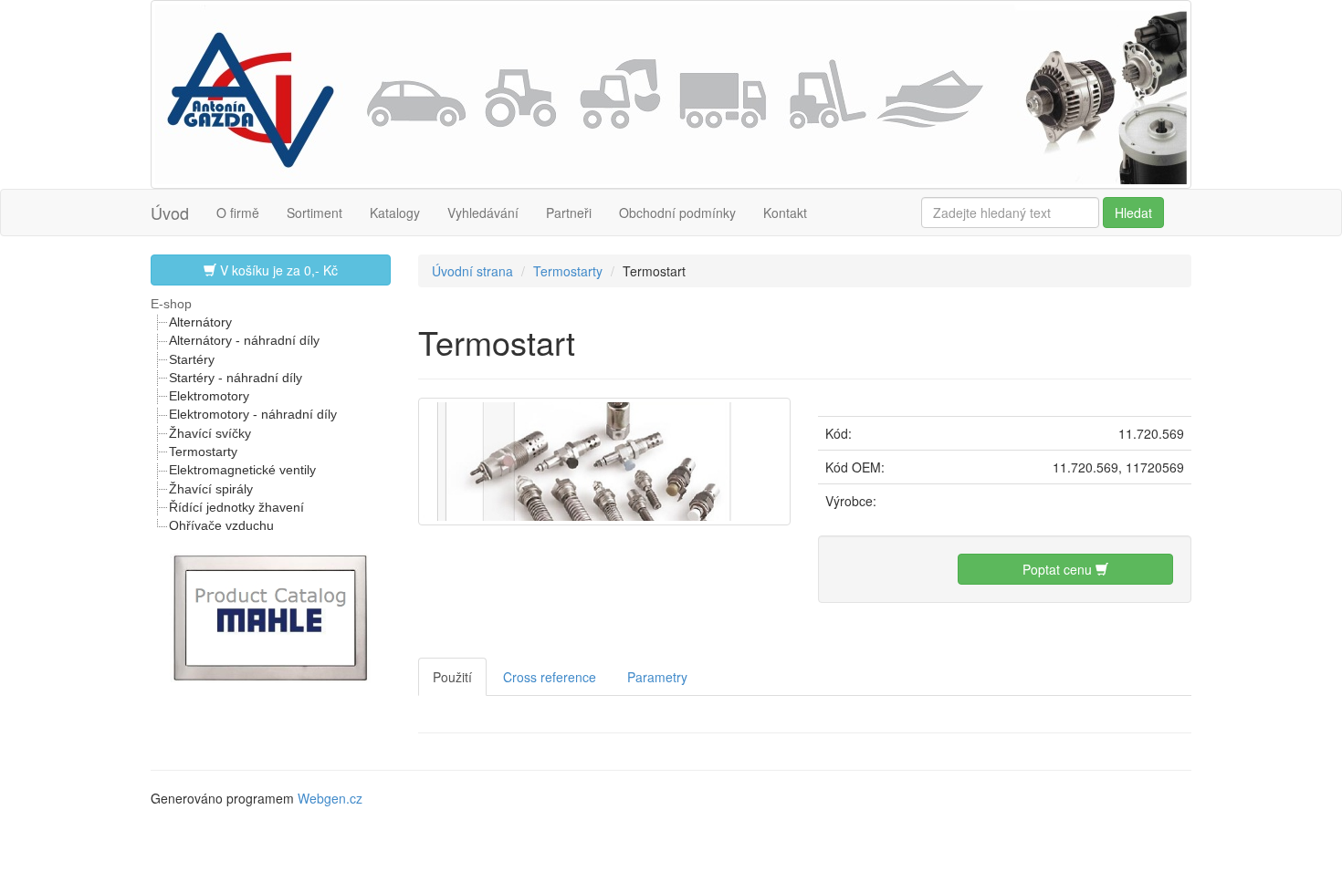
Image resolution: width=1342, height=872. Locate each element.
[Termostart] (605, 459)
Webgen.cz (330, 798)
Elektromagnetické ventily (242, 469)
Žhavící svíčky (210, 433)
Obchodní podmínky (677, 212)
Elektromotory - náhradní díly (253, 414)
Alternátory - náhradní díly (244, 340)
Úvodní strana (472, 271)
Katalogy (395, 212)
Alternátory (200, 322)
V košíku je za (277, 270)
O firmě (237, 212)
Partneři (569, 212)
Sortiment (314, 212)
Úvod (170, 212)
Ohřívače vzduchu (221, 525)
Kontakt (785, 212)
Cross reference (549, 677)
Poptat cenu (1059, 569)
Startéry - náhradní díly (235, 377)
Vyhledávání (483, 212)
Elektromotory (209, 396)
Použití (452, 677)
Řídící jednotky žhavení (236, 507)
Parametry (657, 677)
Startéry (192, 359)
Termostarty (203, 451)
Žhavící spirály (211, 489)
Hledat (1133, 212)
